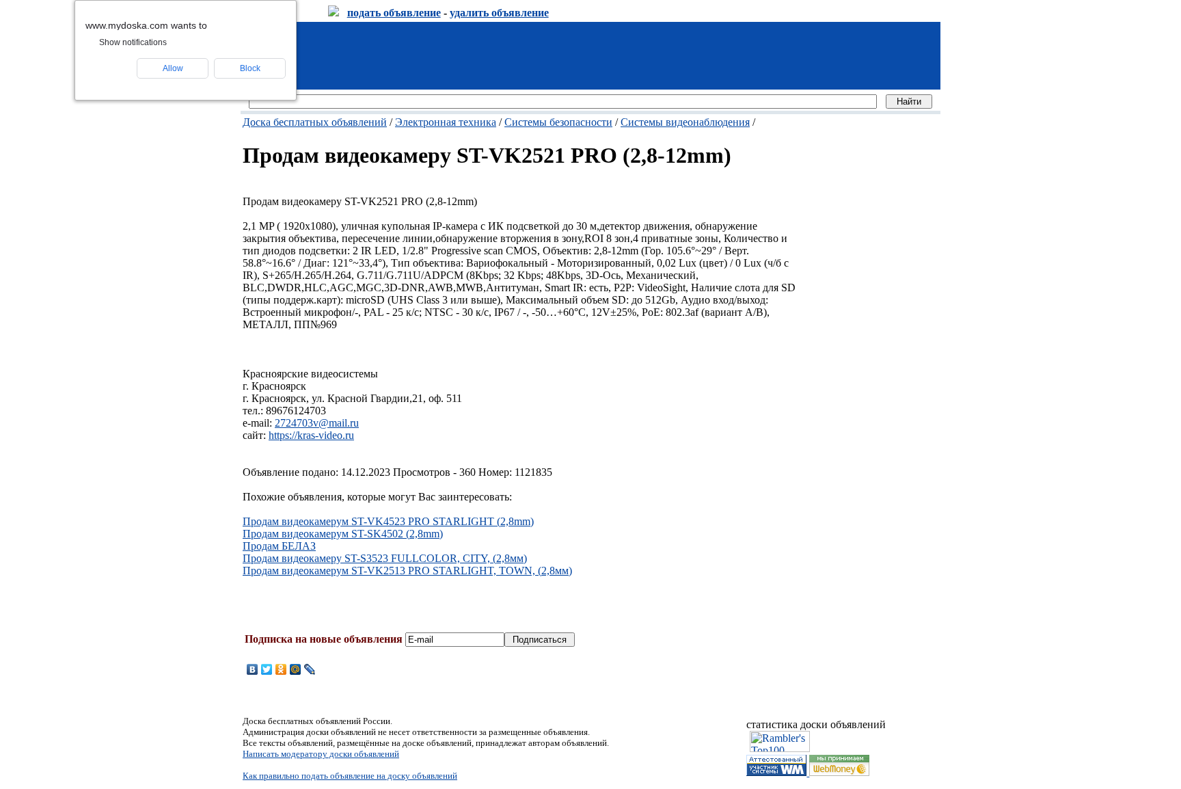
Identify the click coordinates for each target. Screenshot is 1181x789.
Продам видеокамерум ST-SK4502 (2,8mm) (343, 533)
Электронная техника (445, 122)
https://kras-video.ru (311, 435)
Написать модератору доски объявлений (321, 754)
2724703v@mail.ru (317, 423)
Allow (173, 68)
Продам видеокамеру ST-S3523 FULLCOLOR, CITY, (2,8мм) (385, 558)
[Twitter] (267, 669)
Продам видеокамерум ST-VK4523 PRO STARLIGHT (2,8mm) (388, 521)
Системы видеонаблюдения (685, 122)
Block (250, 68)
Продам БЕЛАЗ (279, 546)
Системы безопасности (558, 122)
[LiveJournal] (310, 669)
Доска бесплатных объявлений (315, 122)
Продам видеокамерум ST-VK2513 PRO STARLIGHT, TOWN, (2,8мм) (407, 570)
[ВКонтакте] (252, 669)
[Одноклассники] (281, 669)
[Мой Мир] (295, 669)
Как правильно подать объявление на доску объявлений (350, 776)
